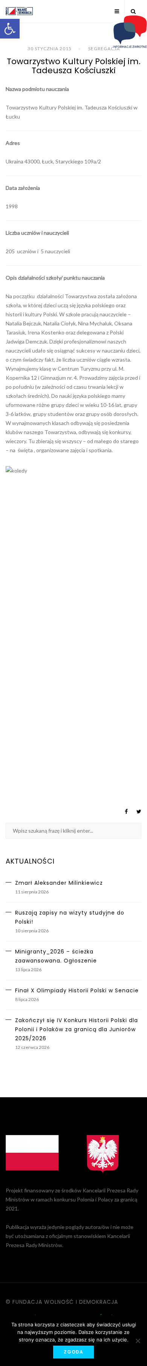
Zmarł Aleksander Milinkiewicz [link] (59, 883)
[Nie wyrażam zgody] (137, 1340)
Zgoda (73, 1352)
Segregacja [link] (104, 48)
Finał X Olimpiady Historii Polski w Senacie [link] (77, 990)
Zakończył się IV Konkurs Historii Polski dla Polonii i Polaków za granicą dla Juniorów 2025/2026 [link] (76, 1029)
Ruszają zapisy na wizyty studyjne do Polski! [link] (69, 917)
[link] (10, 29)
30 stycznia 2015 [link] (50, 48)
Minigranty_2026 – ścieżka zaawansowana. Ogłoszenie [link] (56, 956)
